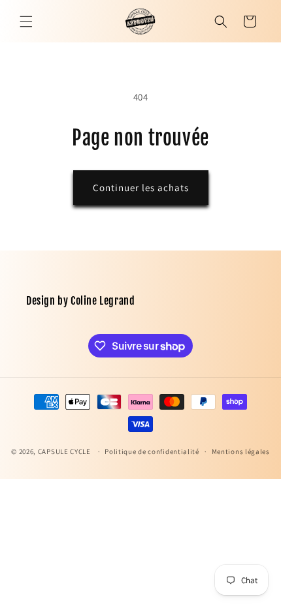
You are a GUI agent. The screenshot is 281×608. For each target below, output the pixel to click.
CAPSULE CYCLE (64, 451)
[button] (26, 21)
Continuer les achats (141, 187)
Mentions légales (241, 451)
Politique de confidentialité (152, 451)
